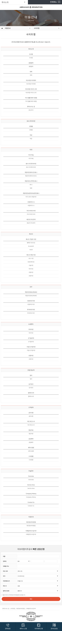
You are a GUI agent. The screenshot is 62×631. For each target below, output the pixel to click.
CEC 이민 (31, 258)
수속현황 (31, 460)
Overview (31, 479)
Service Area (31, 488)
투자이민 (31, 269)
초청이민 (31, 276)
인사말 (31, 58)
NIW (31, 188)
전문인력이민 (31, 262)
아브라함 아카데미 (31, 84)
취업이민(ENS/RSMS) (31, 295)
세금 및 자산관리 (31, 223)
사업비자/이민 (31, 304)
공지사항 (31, 416)
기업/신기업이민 (31, 350)
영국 (31, 379)
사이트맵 (36, 28)
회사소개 (5, 2)
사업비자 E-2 (31, 205)
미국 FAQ (31, 158)
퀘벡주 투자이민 (31, 243)
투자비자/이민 (31, 313)
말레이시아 (31, 396)
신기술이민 (31, 341)
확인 (31, 599)
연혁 (31, 75)
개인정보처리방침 (31, 525)
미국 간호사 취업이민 (31, 197)
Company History (31, 497)
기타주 (31, 250)
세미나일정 (31, 451)
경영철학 (31, 66)
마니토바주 (31, 246)
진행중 (31, 130)
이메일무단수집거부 (31, 534)
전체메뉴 (54, 1)
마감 (31, 138)
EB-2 (31, 184)
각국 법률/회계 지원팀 (31, 101)
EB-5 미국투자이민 (31, 167)
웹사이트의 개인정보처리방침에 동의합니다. (14, 595)
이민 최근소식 (31, 425)
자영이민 (31, 272)
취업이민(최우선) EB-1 (31, 176)
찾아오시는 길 (5, 608)
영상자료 (31, 433)
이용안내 (7, 28)
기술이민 (31, 265)
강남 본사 (31, 110)
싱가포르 (31, 387)
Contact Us (31, 506)
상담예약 (31, 442)
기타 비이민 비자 (31, 214)
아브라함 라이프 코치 (31, 92)
